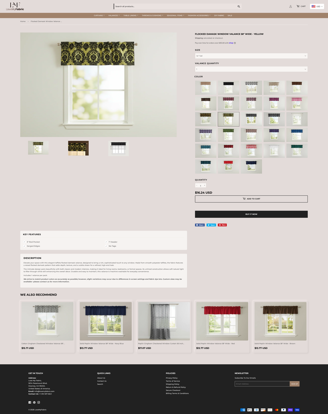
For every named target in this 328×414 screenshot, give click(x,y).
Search (100, 384)
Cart (303, 6)
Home (22, 21)
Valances (113, 15)
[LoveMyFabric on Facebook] (29, 403)
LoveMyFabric (40, 410)
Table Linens (130, 15)
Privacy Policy (171, 378)
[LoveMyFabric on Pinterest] (34, 403)
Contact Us (101, 381)
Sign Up (294, 384)
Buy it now (251, 214)
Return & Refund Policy (176, 387)
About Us (101, 378)
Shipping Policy (172, 384)
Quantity (201, 180)
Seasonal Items (175, 15)
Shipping (199, 38)
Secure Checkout (173, 390)
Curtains (98, 15)
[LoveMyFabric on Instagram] (38, 403)
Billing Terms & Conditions (177, 393)
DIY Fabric (219, 15)
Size (197, 50)
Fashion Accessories (198, 15)
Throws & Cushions (152, 15)
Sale (230, 15)
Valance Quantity (207, 63)
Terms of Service (173, 381)
